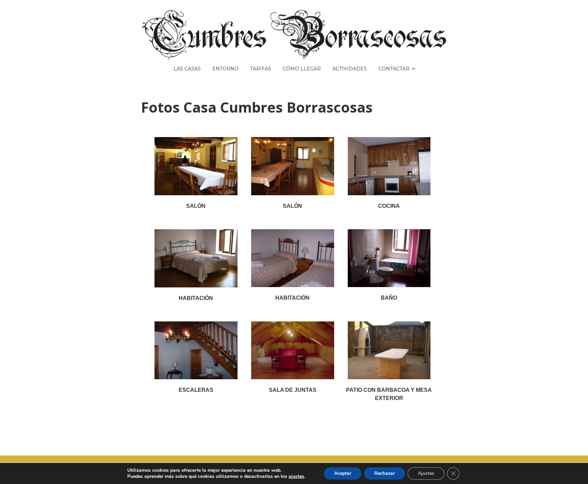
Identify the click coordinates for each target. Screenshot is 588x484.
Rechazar (384, 473)
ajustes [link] (296, 476)
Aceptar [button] (342, 473)
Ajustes (426, 473)
